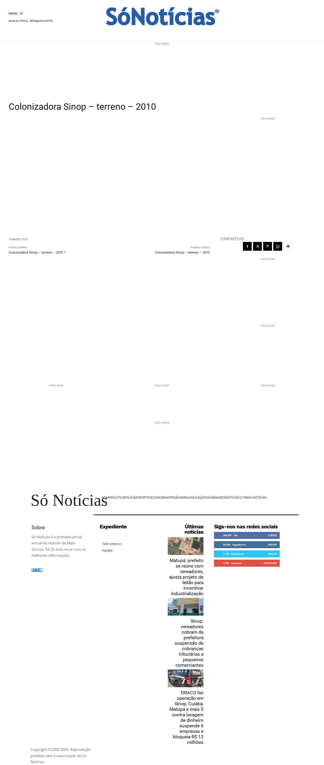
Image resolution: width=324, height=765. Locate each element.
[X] (257, 246)
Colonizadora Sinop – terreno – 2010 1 (37, 252)
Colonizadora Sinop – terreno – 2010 (182, 252)
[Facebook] (247, 246)
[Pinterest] (267, 246)
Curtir (272, 535)
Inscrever (270, 563)
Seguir (272, 544)
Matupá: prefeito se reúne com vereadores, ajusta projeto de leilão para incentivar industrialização (186, 577)
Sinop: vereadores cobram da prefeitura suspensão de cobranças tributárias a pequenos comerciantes (189, 643)
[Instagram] (34, 570)
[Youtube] (41, 570)
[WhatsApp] (277, 246)
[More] (288, 246)
